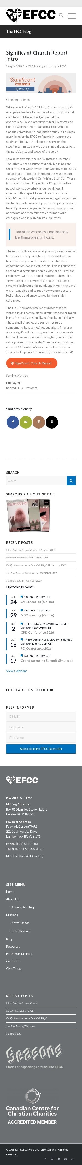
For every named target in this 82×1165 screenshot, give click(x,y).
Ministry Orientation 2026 (19, 557)
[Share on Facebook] (13, 422)
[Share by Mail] (26, 422)
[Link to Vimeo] (58, 1159)
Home (10, 891)
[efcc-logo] (34, 16)
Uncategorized (42, 66)
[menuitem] (58, 16)
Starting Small (13, 580)
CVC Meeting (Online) (37, 602)
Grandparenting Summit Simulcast (47, 660)
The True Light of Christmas (20, 572)
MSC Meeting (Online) (37, 615)
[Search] (58, 16)
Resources (13, 946)
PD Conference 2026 (36, 648)
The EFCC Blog (18, 31)
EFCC (30, 66)
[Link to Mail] (65, 1159)
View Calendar (16, 671)
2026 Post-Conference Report (21, 550)
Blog (9, 939)
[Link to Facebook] (45, 1159)
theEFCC (61, 66)
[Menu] (69, 16)
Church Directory (23, 907)
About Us (12, 899)
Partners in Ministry (19, 954)
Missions (12, 915)
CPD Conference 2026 (37, 632)
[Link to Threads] (52, 422)
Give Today (14, 968)
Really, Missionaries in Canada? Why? (26, 565)
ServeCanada (21, 923)
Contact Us (13, 961)
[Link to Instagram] (39, 422)
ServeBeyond (21, 931)
